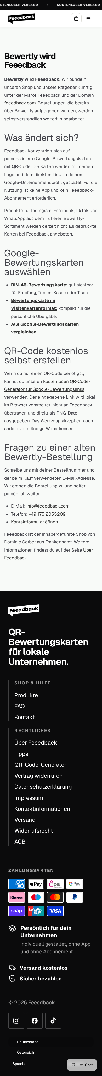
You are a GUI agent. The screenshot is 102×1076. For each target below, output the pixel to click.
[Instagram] (16, 1021)
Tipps (21, 753)
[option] (51, 1042)
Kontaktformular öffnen (34, 522)
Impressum (28, 797)
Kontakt (24, 717)
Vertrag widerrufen (38, 775)
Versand (25, 819)
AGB (20, 841)
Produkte (26, 695)
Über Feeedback (35, 742)
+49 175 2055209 (47, 514)
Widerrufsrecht (33, 830)
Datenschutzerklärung (43, 786)
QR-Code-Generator (40, 764)
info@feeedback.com (48, 506)
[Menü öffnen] (88, 18)
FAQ (19, 706)
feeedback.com (20, 103)
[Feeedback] (21, 18)
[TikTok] (53, 1021)
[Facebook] (35, 1021)
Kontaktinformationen (42, 808)
